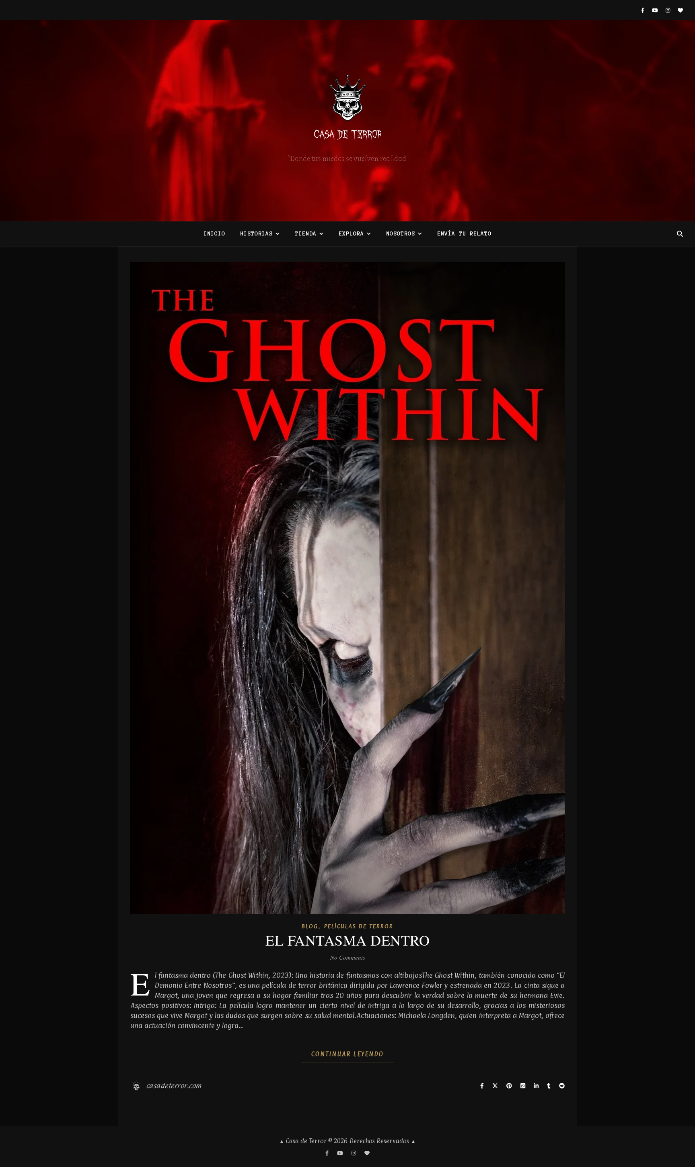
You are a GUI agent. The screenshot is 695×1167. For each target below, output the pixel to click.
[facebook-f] (643, 10)
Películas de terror (358, 926)
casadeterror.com (174, 1086)
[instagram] (669, 10)
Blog (310, 926)
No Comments (347, 957)
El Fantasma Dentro (347, 940)
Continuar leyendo (347, 1054)
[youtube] (656, 10)
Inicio (214, 234)
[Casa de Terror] (347, 120)
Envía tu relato (464, 234)
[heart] (680, 10)
